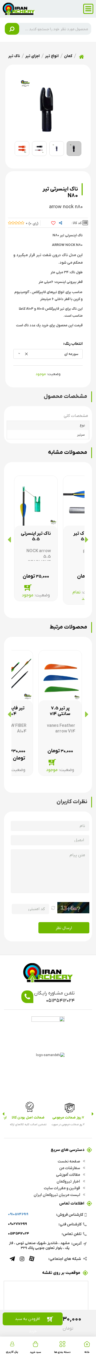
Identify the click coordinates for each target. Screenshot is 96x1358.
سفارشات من (70, 1168)
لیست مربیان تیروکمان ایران (57, 1194)
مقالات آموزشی (68, 1174)
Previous (92, 1114)
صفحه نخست (69, 1161)
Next (3, 1114)
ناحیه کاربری (12, 1343)
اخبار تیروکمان (69, 1181)
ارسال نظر (64, 927)
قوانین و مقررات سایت (62, 1188)
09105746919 (18, 1214)
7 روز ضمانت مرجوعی (68, 1117)
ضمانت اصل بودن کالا (28, 1117)
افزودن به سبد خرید (27, 1320)
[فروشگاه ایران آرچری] (19, 8)
